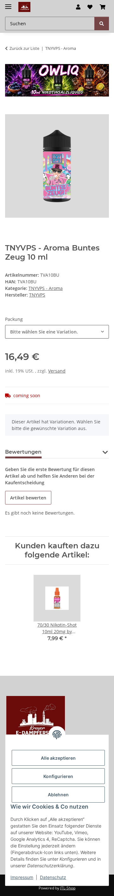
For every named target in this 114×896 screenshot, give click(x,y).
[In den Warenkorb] (10, 110)
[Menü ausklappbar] (8, 4)
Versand (57, 371)
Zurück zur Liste (24, 48)
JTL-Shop (67, 888)
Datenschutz (53, 877)
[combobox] (57, 332)
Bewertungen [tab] (23, 452)
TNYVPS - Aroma (45, 288)
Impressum (21, 877)
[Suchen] (101, 23)
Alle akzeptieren (58, 758)
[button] (78, 7)
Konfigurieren (58, 776)
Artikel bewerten (28, 498)
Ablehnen (58, 794)
